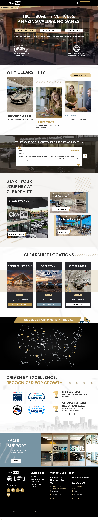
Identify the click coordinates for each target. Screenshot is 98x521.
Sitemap (45, 512)
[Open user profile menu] (77, 3)
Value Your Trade (36, 484)
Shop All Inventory (36, 477)
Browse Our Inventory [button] (25, 30)
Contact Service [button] (78, 304)
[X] (8, 490)
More (68, 3)
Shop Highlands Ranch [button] (19, 304)
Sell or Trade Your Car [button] (50, 30)
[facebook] (13, 490)
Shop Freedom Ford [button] (49, 304)
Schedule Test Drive (47, 3)
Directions (55, 491)
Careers (33, 489)
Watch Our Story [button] (50, 41)
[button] (85, 156)
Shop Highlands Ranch (37, 479)
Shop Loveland (35, 481)
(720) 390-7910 (56, 494)
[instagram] (18, 490)
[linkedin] (22, 490)
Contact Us (34, 486)
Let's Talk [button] (85, 3)
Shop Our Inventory (32, 3)
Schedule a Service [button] (74, 30)
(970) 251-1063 (78, 494)
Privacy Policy (38, 512)
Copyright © (10, 511)
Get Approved (59, 3)
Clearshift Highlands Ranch (26, 511)
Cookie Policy (52, 512)
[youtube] (8, 495)
